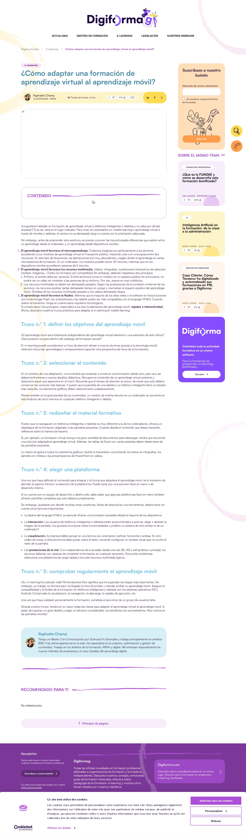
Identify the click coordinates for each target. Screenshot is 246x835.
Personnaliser (214, 810)
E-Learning (124, 35)
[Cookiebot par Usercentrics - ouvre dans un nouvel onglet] (23, 828)
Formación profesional (198, 167)
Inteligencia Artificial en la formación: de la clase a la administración (201, 228)
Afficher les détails (59, 827)
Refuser (216, 821)
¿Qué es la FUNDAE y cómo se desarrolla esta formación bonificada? (200, 177)
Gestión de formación (92, 35)
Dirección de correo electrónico (200, 85)
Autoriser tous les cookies (216, 800)
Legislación (149, 35)
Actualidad (60, 35)
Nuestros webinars (180, 35)
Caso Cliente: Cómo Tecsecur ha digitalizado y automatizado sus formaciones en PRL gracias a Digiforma (200, 281)
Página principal (30, 49)
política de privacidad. (31, 787)
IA (187, 218)
